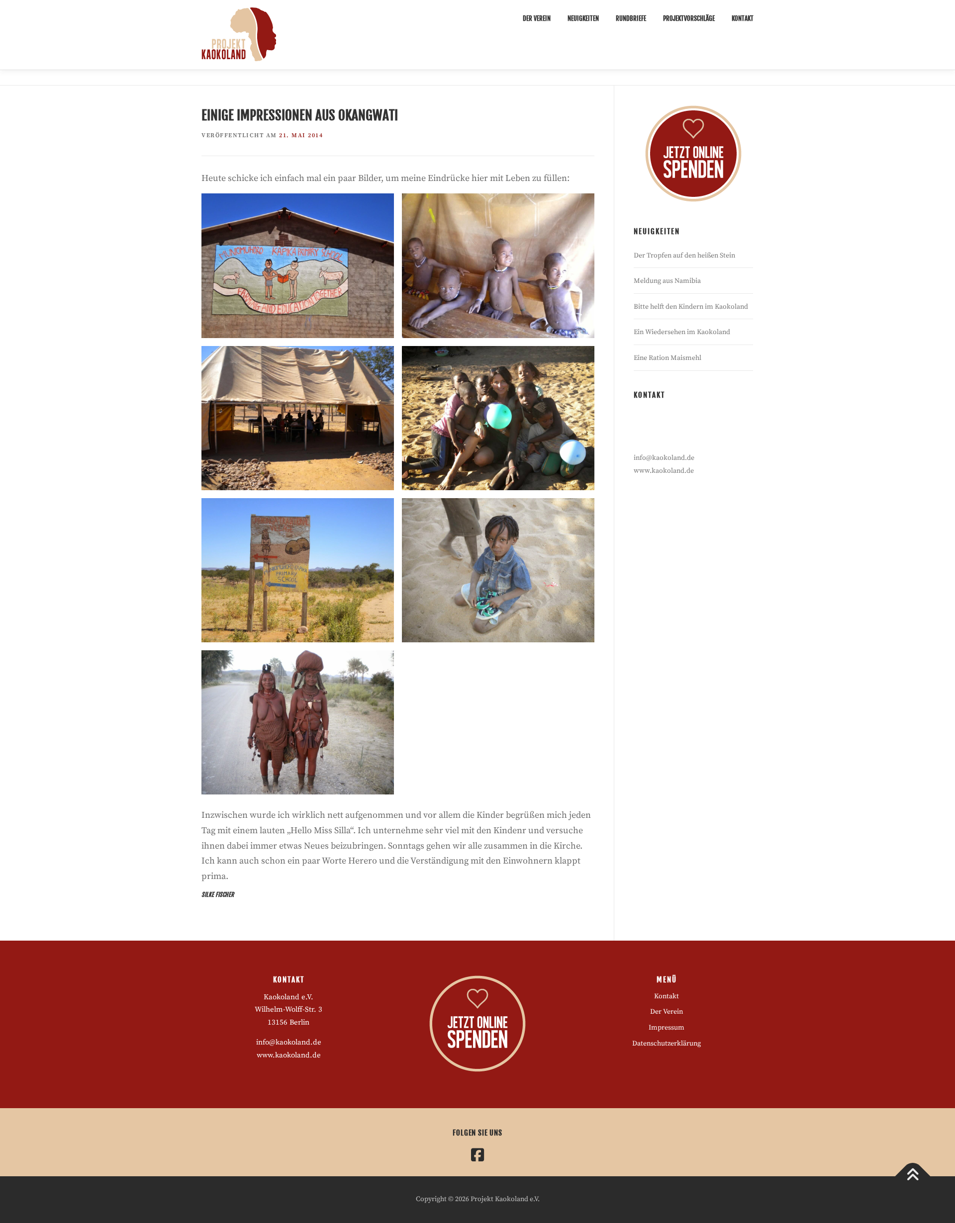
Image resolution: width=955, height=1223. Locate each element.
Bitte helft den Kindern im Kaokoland (691, 306)
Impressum (666, 1027)
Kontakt (743, 18)
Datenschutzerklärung (666, 1043)
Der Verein (537, 18)
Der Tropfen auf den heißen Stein (684, 255)
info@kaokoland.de (664, 457)
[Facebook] (477, 1154)
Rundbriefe (631, 18)
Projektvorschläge (689, 18)
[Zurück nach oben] (913, 1176)
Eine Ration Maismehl (667, 357)
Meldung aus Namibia (667, 280)
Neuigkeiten (583, 18)
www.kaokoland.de (664, 470)
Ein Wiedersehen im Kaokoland (682, 332)
